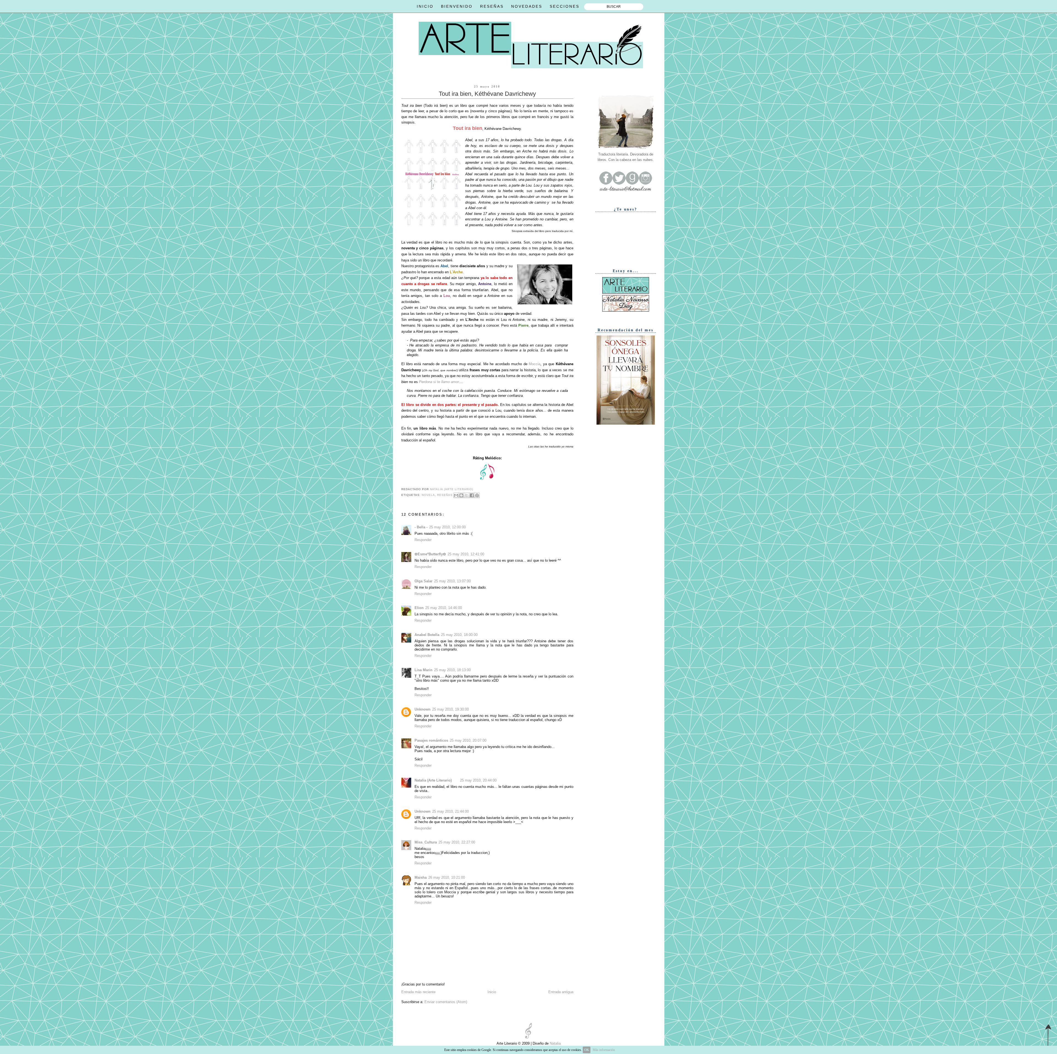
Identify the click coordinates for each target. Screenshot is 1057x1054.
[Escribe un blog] (461, 495)
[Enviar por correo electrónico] (456, 495)
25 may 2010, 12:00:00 (447, 527)
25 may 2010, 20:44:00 (478, 780)
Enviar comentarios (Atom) (445, 1002)
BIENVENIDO (457, 6)
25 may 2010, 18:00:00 (459, 635)
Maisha (421, 877)
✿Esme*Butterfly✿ (430, 554)
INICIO (425, 6)
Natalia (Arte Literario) (433, 780)
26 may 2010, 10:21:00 (446, 877)
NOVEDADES (526, 6)
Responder (423, 540)
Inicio (491, 992)
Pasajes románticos (431, 740)
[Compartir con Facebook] (472, 495)
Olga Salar (423, 581)
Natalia (555, 1043)
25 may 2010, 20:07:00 (468, 740)
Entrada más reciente (418, 992)
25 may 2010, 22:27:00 (456, 842)
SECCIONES (564, 6)
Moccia (534, 364)
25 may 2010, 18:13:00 (452, 670)
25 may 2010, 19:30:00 (450, 709)
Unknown (423, 709)
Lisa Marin (423, 670)
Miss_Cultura (426, 842)
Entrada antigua (560, 992)
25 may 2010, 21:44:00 (450, 811)
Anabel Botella (427, 635)
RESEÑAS (492, 6)
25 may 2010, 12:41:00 (466, 554)
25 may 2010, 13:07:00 (452, 581)
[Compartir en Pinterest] (477, 495)
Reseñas (445, 494)
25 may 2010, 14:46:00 (443, 608)
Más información (604, 1050)
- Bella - (421, 527)
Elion (419, 608)
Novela (428, 494)
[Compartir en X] (466, 495)
